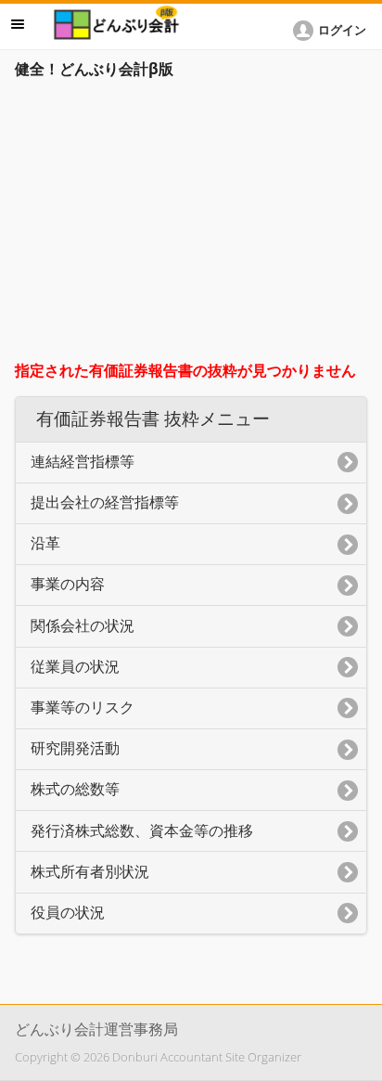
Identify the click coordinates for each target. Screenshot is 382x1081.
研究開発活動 (75, 748)
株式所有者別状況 (90, 872)
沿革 (45, 543)
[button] (332, 30)
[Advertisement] (191, 224)
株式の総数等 (75, 789)
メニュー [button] (18, 24)
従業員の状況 (75, 667)
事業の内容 (68, 584)
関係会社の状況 (82, 626)
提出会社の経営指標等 (105, 502)
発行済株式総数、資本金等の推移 (142, 831)
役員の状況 (68, 912)
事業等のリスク (82, 707)
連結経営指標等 (82, 462)
